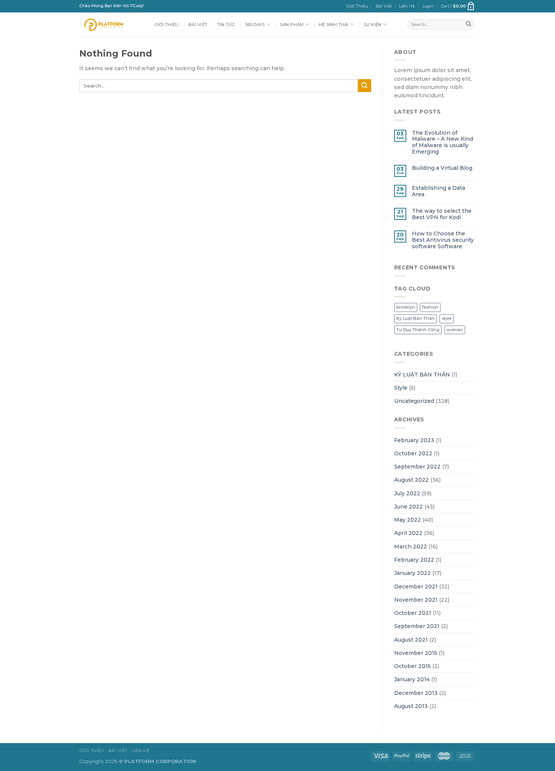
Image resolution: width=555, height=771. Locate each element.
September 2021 (416, 626)
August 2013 (411, 706)
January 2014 (412, 679)
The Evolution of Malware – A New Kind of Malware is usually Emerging (442, 142)
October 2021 (412, 613)
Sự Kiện (373, 24)
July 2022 (407, 493)
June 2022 (408, 507)
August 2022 (411, 480)
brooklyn (405, 307)
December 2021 (416, 587)
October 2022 (413, 453)
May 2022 (407, 520)
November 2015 (415, 653)
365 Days (255, 24)
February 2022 (414, 560)
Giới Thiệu (357, 6)
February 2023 (414, 440)
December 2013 (416, 693)
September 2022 (417, 467)
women (455, 329)
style (447, 318)
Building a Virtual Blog (442, 168)
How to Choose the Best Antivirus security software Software (443, 239)
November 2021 (416, 600)
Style (400, 388)
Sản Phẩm (292, 24)
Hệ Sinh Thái (334, 24)
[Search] (468, 24)
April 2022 (408, 533)
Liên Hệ (407, 6)
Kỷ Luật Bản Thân (415, 318)
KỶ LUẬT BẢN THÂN (422, 375)
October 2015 (412, 666)
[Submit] (364, 85)
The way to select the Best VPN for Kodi (442, 214)
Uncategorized (414, 401)
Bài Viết (384, 6)
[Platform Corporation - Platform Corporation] (111, 24)
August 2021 (411, 640)
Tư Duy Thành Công (417, 329)
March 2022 (410, 547)
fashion (430, 307)
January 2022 (412, 573)
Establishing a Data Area (438, 191)
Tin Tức (226, 24)
